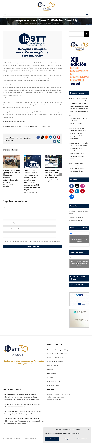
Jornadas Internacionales (55, 362)
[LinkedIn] (77, 191)
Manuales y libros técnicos (55, 358)
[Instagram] (82, 186)
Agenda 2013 (37, 126)
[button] (88, 430)
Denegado (67, 439)
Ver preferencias (82, 439)
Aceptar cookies (52, 439)
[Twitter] (77, 186)
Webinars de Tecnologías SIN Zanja (57, 350)
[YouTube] (71, 191)
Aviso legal (50, 377)
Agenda (32, 126)
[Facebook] (71, 186)
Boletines (50, 370)
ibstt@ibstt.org (78, 220)
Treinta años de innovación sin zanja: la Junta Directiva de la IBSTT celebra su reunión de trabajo (22, 405)
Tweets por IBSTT (79, 263)
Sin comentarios (46, 126)
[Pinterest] (82, 191)
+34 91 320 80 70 (80, 218)
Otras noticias (51, 373)
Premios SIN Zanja (52, 366)
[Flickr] (71, 196)
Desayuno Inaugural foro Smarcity (14, 121)
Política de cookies (53, 385)
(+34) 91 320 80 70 (58, 397)
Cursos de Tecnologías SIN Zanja (57, 354)
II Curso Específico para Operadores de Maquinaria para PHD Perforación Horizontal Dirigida (54, 175)
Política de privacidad (53, 381)
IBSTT (6, 126)
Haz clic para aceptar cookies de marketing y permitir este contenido (79, 239)
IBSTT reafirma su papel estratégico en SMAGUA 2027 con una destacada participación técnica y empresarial (78, 133)
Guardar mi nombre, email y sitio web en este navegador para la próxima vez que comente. (32, 241)
